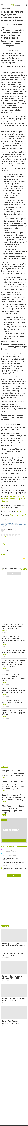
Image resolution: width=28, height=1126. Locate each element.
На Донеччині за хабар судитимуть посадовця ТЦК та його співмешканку (13, 498)
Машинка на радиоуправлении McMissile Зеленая (13, 1000)
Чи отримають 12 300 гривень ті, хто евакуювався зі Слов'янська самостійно (13, 772)
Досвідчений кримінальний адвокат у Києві (12, 955)
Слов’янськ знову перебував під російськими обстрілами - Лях (13, 652)
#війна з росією (22, 524)
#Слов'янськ (3, 523)
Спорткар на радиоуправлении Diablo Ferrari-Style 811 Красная (13, 945)
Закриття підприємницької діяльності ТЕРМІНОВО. (12, 977)
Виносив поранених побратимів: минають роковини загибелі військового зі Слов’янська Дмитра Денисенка (14, 664)
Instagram (19, 511)
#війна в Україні (14, 524)
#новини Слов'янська (12, 523)
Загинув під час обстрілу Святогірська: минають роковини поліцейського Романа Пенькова (14, 678)
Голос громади (10, 830)
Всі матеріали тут (14, 840)
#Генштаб (13, 526)
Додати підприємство (14, 875)
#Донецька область (5, 524)
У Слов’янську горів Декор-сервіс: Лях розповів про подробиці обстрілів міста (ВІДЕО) (13, 809)
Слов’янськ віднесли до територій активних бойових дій (13, 702)
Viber (3, 507)
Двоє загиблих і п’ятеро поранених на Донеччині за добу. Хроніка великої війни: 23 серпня (13, 640)
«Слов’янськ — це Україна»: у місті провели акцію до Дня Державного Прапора (12, 627)
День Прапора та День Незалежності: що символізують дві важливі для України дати (13, 691)
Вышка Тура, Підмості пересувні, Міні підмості (11, 1022)
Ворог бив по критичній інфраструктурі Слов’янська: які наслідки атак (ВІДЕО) (13, 797)
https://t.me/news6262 (18, 515)
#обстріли (7, 526)
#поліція (2, 526)
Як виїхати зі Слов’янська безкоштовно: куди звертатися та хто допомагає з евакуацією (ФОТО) (14, 785)
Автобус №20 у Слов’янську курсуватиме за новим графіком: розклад (14, 713)
